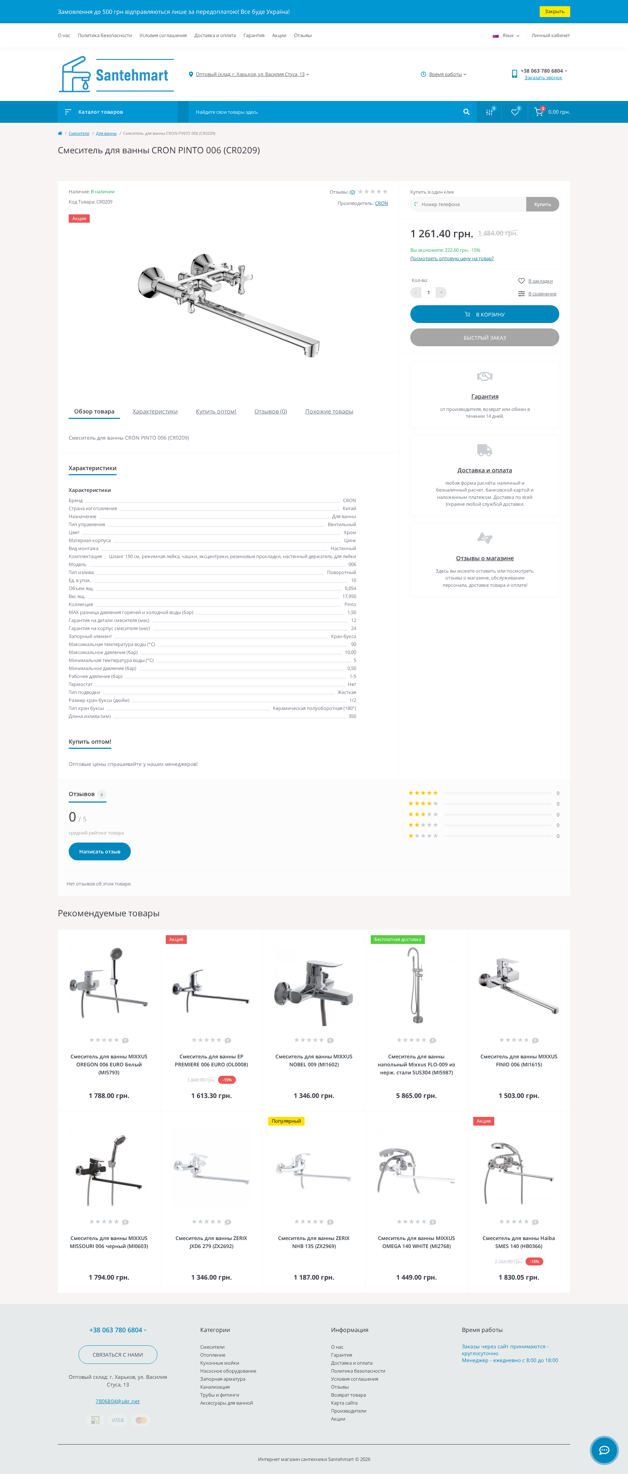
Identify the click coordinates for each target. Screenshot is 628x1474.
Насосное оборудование (228, 1371)
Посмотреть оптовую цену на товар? (452, 258)
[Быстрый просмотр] (136, 935)
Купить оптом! (216, 411)
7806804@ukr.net (118, 1401)
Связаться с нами (118, 1354)
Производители (348, 1411)
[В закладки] (156, 935)
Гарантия (254, 35)
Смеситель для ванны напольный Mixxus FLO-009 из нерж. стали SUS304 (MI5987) (416, 1064)
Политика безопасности (105, 35)
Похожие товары (329, 411)
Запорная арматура (222, 1379)
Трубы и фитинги (219, 1395)
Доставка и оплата (215, 35)
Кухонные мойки (219, 1363)
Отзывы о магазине (485, 558)
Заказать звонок (543, 77)
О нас (64, 35)
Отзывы (303, 35)
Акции (279, 35)
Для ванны (106, 133)
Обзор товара (94, 411)
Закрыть (555, 11)
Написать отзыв (99, 851)
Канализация (215, 1387)
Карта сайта (344, 1403)
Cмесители (79, 133)
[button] (250, 74)
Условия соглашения (163, 35)
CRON (381, 203)
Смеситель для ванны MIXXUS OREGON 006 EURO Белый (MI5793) (109, 1064)
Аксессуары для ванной (226, 1403)
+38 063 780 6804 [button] (115, 1330)
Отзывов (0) (270, 411)
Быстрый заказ (485, 337)
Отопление (212, 1355)
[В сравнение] (146, 935)
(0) (352, 192)
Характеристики (155, 411)
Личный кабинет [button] (551, 35)
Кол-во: (420, 280)
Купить (542, 204)
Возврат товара (348, 1395)
